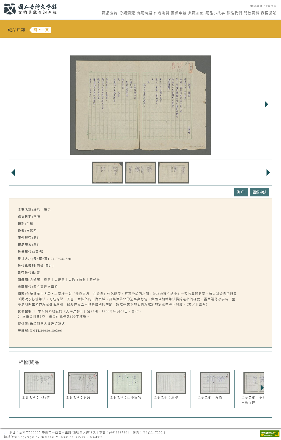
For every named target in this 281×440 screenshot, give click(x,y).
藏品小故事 (215, 13)
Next (266, 104)
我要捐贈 (269, 13)
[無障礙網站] (269, 433)
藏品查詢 (110, 13)
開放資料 (251, 13)
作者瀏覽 (162, 13)
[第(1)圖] (107, 172)
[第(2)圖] (140, 172)
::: (1, 2)
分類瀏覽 (127, 13)
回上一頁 (41, 30)
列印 (241, 192)
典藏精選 (144, 13)
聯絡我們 (234, 13)
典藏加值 (196, 13)
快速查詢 (270, 6)
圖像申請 (179, 13)
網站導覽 (256, 6)
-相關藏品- (29, 362)
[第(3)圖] (173, 172)
